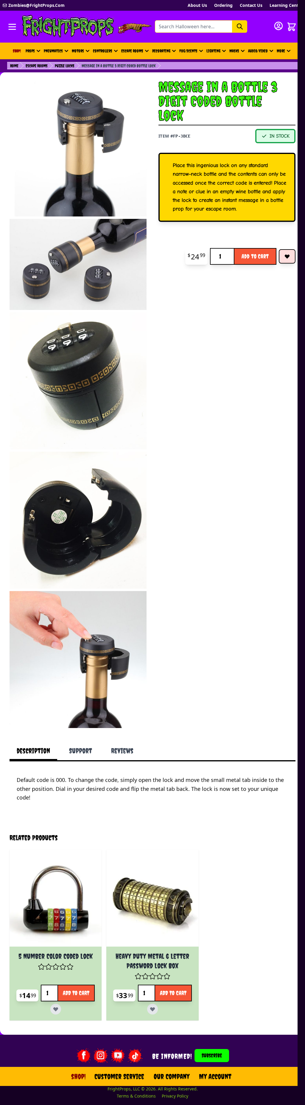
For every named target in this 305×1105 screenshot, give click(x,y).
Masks (234, 51)
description (33, 750)
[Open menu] (12, 27)
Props (30, 51)
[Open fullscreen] (78, 148)
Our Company (168, 1057)
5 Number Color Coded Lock (54, 936)
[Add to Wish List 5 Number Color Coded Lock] (82, 987)
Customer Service (116, 1057)
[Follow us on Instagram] (96, 1036)
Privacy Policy (171, 1077)
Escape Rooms (132, 51)
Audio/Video (258, 51)
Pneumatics (53, 51)
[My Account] (278, 26)
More (284, 52)
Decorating (161, 51)
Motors (78, 51)
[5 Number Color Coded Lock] (54, 882)
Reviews (122, 750)
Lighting (213, 51)
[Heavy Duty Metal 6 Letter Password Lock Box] (149, 882)
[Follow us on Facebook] (79, 1036)
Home (14, 65)
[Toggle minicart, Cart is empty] (291, 27)
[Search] (239, 26)
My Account (211, 1057)
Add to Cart (255, 256)
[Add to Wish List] (287, 256)
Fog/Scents (188, 51)
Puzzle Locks (64, 65)
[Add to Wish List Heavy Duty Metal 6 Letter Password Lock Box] (177, 987)
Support (80, 750)
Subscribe (208, 1037)
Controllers (102, 51)
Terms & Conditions (132, 1077)
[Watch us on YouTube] (114, 1036)
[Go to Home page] (68, 26)
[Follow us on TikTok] (131, 1036)
